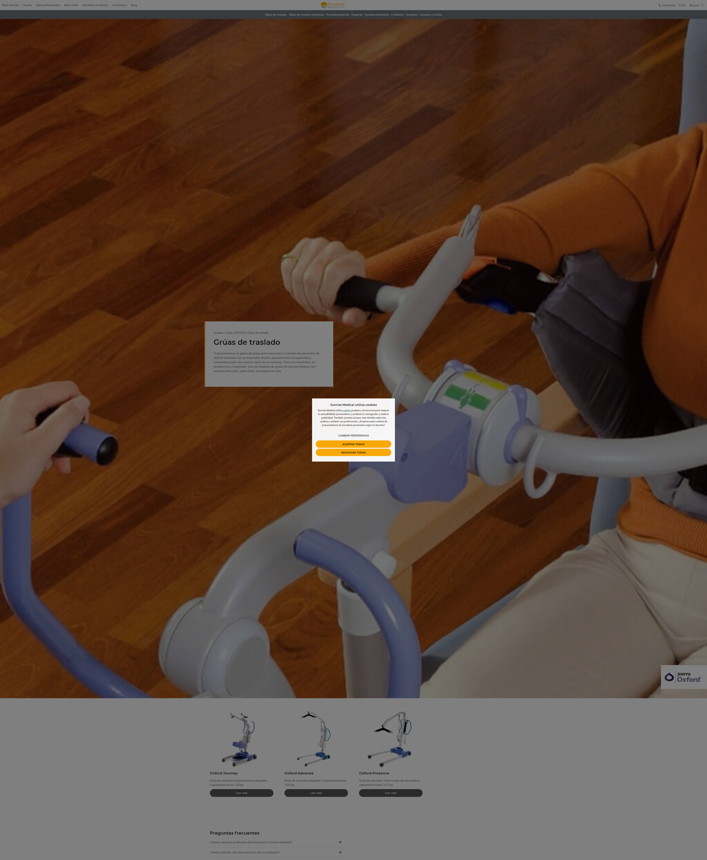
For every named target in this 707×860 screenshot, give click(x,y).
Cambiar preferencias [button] (353, 435)
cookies (347, 410)
